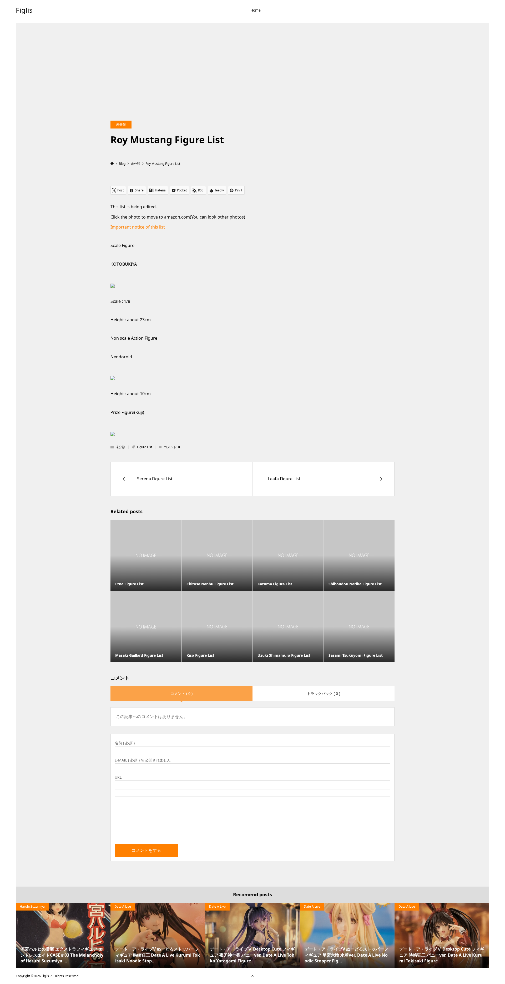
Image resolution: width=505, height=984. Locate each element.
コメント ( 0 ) (181, 693)
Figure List (144, 447)
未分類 (121, 124)
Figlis (24, 10)
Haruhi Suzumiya (32, 906)
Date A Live (122, 906)
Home (255, 10)
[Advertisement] (252, 60)
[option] (63, 935)
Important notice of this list (137, 227)
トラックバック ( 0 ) (323, 693)
